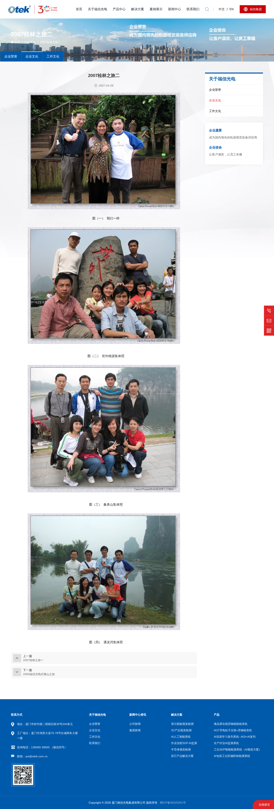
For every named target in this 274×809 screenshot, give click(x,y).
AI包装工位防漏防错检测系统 (232, 755)
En (231, 9)
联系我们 (193, 9)
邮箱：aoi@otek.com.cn (32, 756)
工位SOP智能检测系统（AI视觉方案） (238, 749)
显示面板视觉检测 (182, 723)
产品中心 (119, 9)
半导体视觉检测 (181, 749)
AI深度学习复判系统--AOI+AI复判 (235, 736)
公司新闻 (135, 723)
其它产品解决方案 (182, 755)
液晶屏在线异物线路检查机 (231, 723)
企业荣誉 (10, 56)
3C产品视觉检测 (181, 730)
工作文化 (53, 56)
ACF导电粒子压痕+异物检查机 (233, 730)
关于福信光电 (97, 9)
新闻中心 (174, 9)
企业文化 (30, 42)
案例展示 (156, 9)
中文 (222, 9)
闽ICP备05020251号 (173, 802)
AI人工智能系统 (181, 736)
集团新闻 (135, 730)
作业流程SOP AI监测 (184, 743)
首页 (79, 9)
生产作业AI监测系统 (226, 743)
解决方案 (137, 9)
